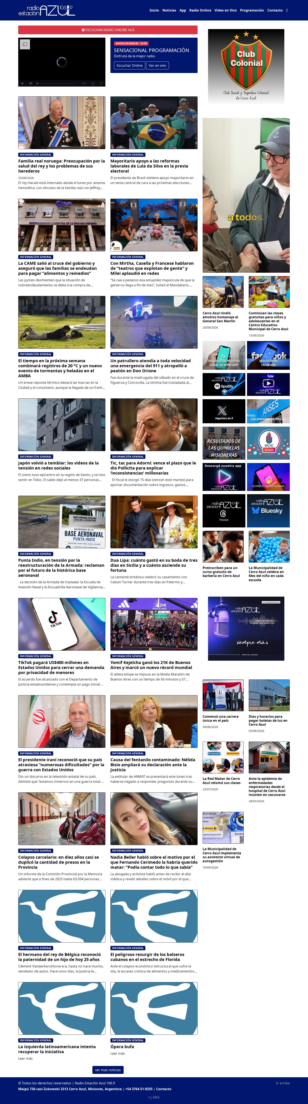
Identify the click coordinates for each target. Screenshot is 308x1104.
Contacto (275, 10)
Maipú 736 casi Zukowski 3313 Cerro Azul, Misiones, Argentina (70, 1089)
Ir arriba (283, 1083)
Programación (252, 10)
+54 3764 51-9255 (139, 1089)
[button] (287, 10)
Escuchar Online (129, 65)
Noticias (169, 10)
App (183, 10)
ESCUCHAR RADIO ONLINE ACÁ (109, 30)
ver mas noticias (108, 1070)
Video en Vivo (226, 10)
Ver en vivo (157, 65)
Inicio (154, 10)
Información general (36, 154)
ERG (156, 1097)
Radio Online (200, 10)
